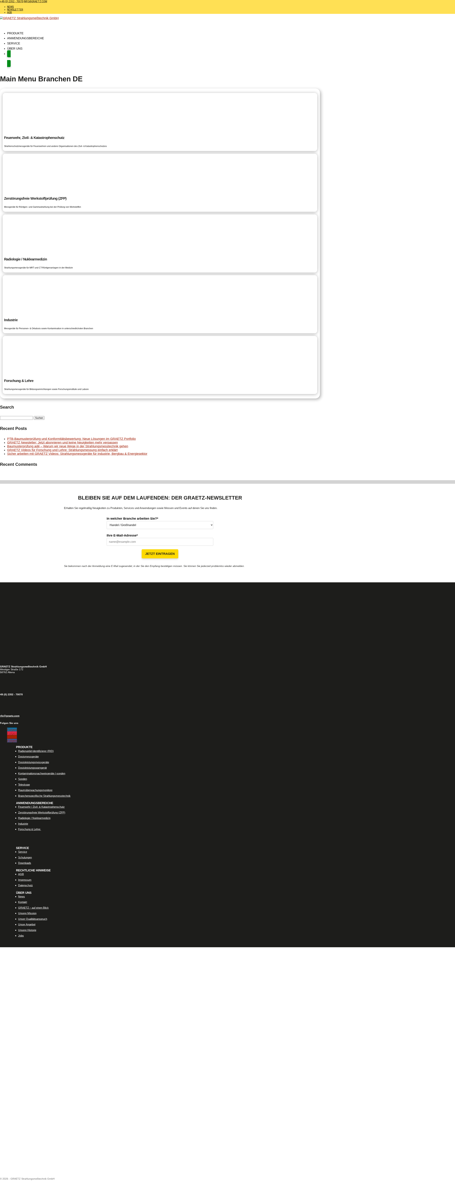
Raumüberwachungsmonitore (35, 790)
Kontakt (22, 902)
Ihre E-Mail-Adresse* (122, 535)
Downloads (24, 862)
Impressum (24, 879)
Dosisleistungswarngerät (32, 767)
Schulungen (25, 857)
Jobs (21, 935)
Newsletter (15, 9)
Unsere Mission (27, 913)
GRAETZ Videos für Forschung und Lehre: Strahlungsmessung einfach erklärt (62, 450)
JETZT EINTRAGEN (160, 554)
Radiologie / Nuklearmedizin (34, 818)
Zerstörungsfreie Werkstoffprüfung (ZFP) (41, 812)
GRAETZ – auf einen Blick (33, 907)
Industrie (23, 823)
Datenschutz (25, 885)
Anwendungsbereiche (25, 38)
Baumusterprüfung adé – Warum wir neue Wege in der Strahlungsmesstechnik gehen (67, 446)
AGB (9, 12)
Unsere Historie (27, 930)
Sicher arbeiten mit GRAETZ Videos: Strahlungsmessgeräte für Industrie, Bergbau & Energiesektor (77, 453)
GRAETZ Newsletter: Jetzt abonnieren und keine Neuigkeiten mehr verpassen (62, 442)
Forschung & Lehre (29, 829)
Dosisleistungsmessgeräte (33, 762)
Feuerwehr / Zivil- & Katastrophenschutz (41, 806)
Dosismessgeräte (28, 756)
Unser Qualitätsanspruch (32, 918)
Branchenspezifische (44, 795)
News (10, 6)
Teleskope (24, 784)
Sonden (22, 778)
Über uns (14, 48)
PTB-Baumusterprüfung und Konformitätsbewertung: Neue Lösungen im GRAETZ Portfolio (71, 439)
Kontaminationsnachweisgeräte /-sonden (41, 773)
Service (22, 851)
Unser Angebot (26, 924)
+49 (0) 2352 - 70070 (11, 1)
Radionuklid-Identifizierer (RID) (36, 751)
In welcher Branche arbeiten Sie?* (132, 518)
